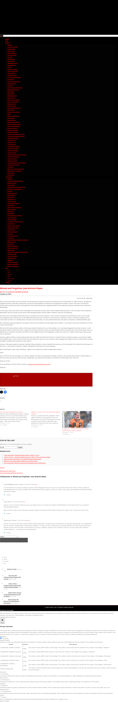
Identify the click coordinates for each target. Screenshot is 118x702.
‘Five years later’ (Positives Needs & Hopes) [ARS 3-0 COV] (12, 577)
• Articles (25, 292)
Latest (5, 557)
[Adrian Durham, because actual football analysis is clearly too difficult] (6, 593)
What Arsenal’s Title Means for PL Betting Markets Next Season (11, 601)
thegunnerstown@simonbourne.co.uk (39, 364)
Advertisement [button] (4, 689)
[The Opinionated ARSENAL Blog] (59, 34)
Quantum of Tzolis (11, 569)
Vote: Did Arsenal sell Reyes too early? (11, 473)
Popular (5, 559)
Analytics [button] (2, 683)
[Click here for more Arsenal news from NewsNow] (14, 540)
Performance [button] (4, 678)
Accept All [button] (12, 617)
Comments (6, 561)
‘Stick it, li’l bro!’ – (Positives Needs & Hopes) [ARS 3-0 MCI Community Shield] (12, 585)
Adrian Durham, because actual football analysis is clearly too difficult (12, 594)
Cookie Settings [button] (4, 617)
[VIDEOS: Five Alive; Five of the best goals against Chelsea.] (46, 419)
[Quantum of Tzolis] (5, 569)
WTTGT (3, 292)
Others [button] (2, 695)
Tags (5, 563)
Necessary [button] (3, 636)
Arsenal (2, 467)
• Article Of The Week (14, 292)
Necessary (5, 638)
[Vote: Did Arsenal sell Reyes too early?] (15, 418)
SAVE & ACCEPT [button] (4, 701)
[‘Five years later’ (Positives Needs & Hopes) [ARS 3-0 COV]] (6, 575)
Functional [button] (3, 672)
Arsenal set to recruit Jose (7, 471)
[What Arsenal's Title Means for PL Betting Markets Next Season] (6, 599)
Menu (1, 36)
